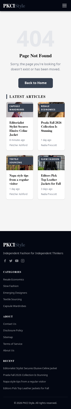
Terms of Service (12, 344)
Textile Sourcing (12, 299)
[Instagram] (22, 261)
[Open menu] (64, 6)
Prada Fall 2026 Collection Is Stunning (51, 126)
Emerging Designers (15, 292)
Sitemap (8, 337)
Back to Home (36, 83)
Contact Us (9, 324)
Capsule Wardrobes (14, 306)
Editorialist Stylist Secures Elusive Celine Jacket (18, 128)
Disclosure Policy (13, 330)
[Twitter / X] (11, 261)
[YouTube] (17, 261)
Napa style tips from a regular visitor (19, 179)
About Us (8, 350)
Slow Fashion (11, 286)
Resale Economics (13, 279)
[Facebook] (5, 261)
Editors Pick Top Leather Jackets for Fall (51, 179)
